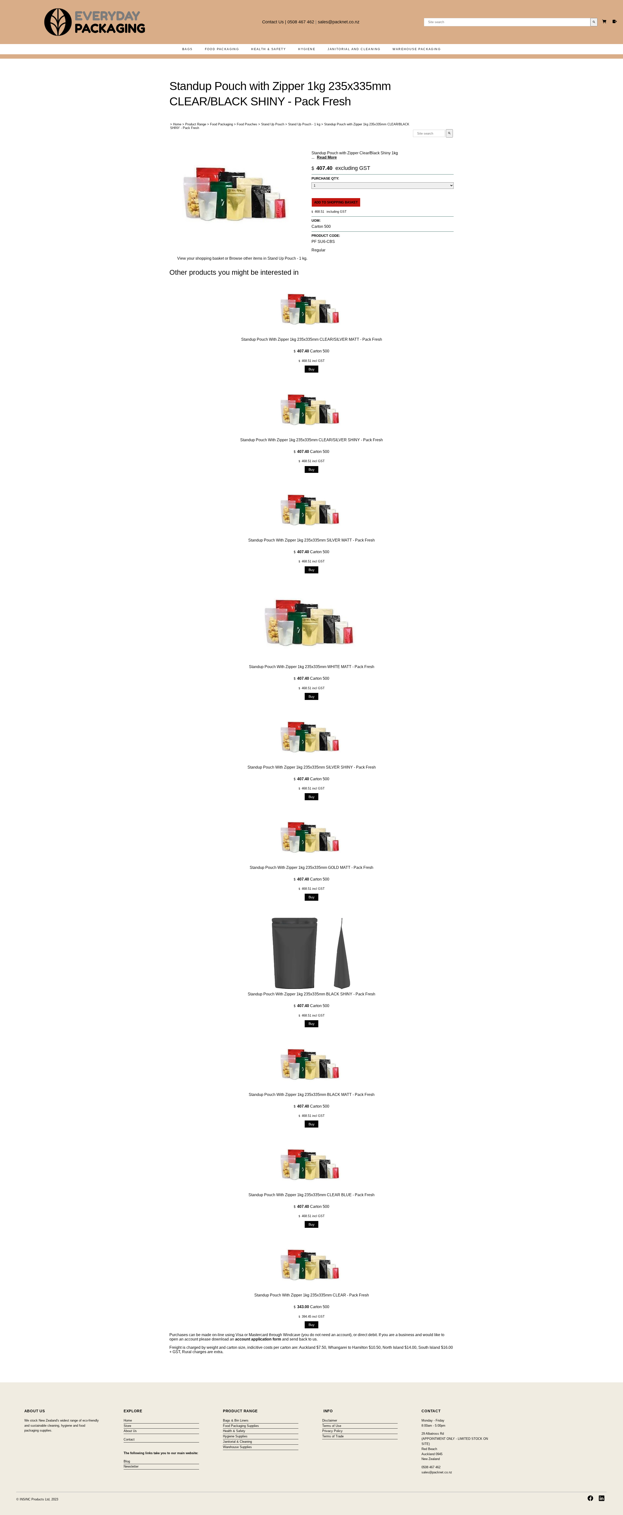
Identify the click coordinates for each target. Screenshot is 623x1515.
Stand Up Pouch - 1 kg (304, 124)
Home (177, 124)
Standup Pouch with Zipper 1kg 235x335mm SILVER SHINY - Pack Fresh (311, 767)
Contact (129, 1439)
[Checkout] (614, 21)
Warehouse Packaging (417, 49)
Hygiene (306, 49)
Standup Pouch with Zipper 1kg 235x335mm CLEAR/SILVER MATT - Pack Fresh (311, 339)
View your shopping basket (200, 258)
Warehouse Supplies (237, 1447)
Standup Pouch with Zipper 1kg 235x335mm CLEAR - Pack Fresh (311, 1295)
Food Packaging (222, 49)
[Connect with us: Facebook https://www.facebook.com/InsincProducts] (590, 1498)
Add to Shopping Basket (336, 202)
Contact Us (273, 21)
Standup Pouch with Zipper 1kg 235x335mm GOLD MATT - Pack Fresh (311, 867)
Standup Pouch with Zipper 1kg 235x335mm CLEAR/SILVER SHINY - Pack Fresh (311, 440)
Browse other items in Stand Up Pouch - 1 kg (267, 258)
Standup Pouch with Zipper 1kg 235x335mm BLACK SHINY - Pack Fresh (311, 994)
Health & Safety (268, 49)
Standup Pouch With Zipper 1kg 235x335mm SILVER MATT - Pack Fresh (311, 540)
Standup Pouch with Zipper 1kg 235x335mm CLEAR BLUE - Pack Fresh (311, 1195)
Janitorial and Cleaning (354, 49)
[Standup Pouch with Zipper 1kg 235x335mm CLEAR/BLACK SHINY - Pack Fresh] (237, 240)
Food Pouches (247, 124)
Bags (187, 49)
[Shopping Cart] (605, 22)
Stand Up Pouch (272, 124)
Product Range (195, 124)
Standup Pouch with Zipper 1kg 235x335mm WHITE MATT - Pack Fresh (311, 667)
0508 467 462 (300, 21)
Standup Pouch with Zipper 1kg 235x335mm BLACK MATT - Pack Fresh (312, 1095)
